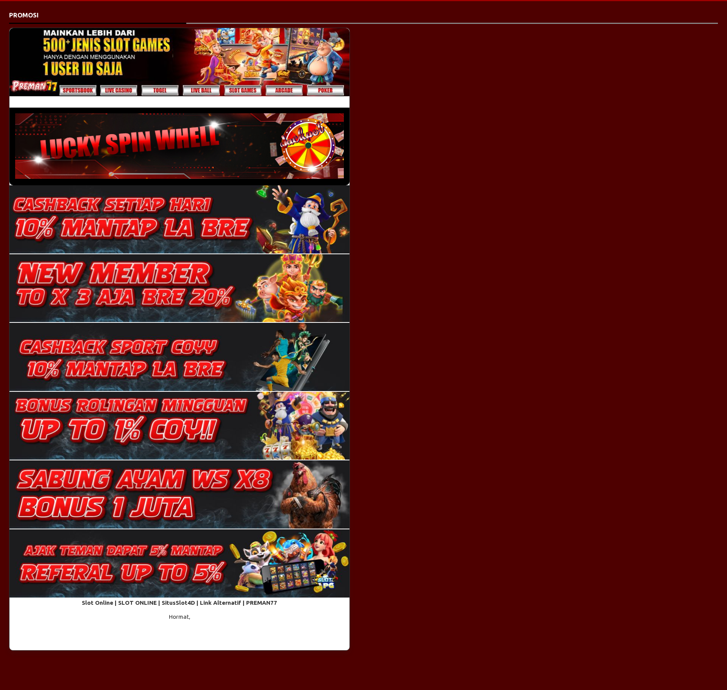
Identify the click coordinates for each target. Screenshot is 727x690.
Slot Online (97, 602)
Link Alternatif (220, 602)
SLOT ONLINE (137, 602)
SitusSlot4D (178, 602)
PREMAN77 (261, 602)
